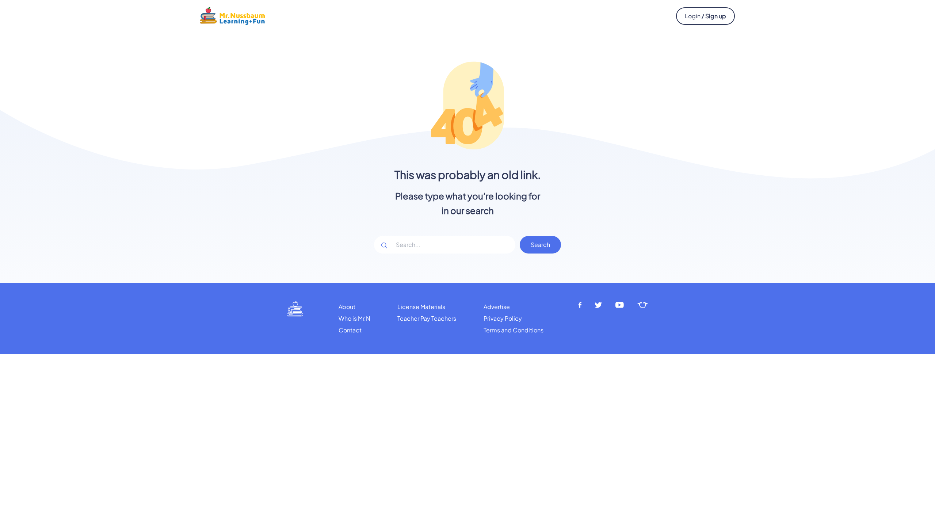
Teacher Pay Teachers (426, 318)
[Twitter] (598, 305)
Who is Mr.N (354, 318)
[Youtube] (619, 305)
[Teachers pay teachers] (642, 305)
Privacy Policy (503, 318)
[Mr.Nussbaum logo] (232, 15)
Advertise (497, 306)
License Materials (421, 306)
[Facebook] (580, 305)
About (347, 306)
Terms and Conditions (513, 330)
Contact (350, 330)
